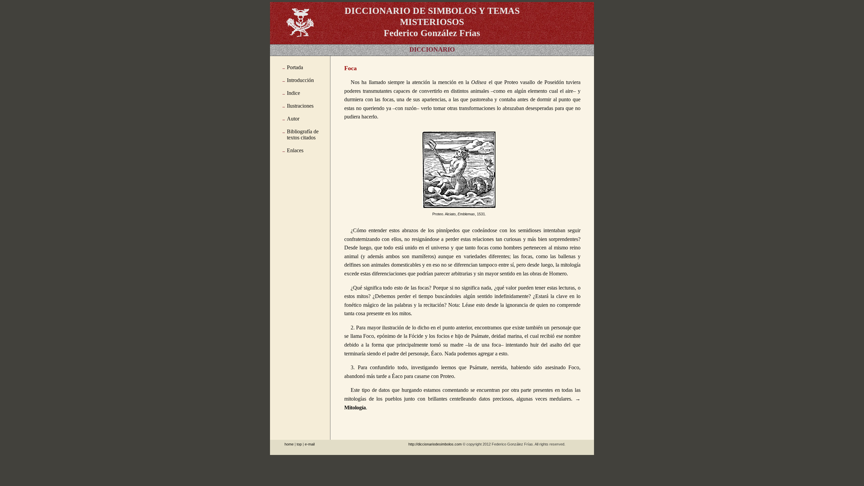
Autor (293, 119)
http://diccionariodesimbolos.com (435, 444)
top (299, 444)
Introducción (300, 80)
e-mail (310, 444)
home (289, 444)
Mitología (355, 407)
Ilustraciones (300, 106)
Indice (293, 93)
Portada (295, 67)
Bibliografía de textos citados (303, 134)
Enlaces (295, 150)
